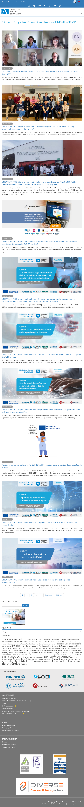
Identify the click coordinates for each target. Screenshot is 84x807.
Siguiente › (49, 595)
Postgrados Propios (8, 747)
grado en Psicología (65, 652)
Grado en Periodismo (48, 652)
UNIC (39, 662)
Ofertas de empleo (8, 708)
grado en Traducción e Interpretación (40, 655)
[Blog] (50, 6)
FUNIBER (26, 645)
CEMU (4, 703)
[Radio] (55, 6)
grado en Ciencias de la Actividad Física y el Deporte (47, 648)
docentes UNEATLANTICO (16, 642)
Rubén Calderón (60, 659)
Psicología (40, 659)
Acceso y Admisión (8, 725)
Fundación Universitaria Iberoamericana (40, 644)
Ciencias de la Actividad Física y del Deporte (64, 639)
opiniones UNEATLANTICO (57, 656)
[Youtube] (39, 6)
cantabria (47, 639)
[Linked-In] (44, 6)
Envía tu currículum (8, 706)
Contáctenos (46, 804)
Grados (4, 742)
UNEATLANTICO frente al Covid (12, 714)
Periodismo (34, 659)
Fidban (23, 644)
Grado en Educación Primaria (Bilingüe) (51, 650)
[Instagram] (34, 6)
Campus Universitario (34, 639)
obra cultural (40, 657)
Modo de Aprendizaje (9, 698)
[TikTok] (60, 6)
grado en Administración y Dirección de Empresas (50, 646)
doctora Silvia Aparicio (34, 642)
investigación (70, 655)
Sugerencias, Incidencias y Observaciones (16, 711)
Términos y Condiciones (75, 804)
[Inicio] (11, 11)
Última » (59, 595)
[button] (79, 2)
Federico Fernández (15, 644)
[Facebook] (24, 6)
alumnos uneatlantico (13, 639)
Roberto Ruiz (48, 659)
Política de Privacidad (58, 804)
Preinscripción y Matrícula (10, 730)
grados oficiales (60, 655)
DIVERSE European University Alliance (15, 2)
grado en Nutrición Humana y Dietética (22, 652)
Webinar (24, 664)
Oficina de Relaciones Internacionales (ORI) (16, 701)
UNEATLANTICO (20, 661)
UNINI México (45, 662)
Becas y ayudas (7, 728)
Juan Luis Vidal (31, 657)
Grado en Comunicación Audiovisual (23, 650)
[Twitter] (29, 6)
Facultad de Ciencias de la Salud (52, 642)
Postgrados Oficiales (9, 744)
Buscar (25, 605)
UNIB (35, 662)
